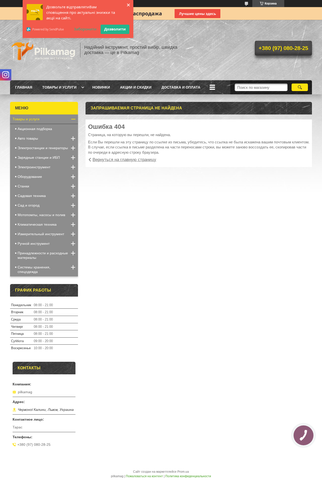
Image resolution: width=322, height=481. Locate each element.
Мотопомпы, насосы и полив (41, 215)
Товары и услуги (59, 87)
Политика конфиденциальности (188, 476)
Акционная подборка (35, 129)
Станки (23, 186)
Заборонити (85, 28)
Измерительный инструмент (41, 234)
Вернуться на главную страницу (124, 159)
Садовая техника (32, 196)
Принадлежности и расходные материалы (43, 255)
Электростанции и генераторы (43, 148)
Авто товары (28, 138)
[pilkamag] (42, 50)
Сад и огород (28, 205)
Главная (23, 87)
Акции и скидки (135, 87)
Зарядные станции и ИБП (39, 157)
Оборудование (30, 177)
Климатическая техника (37, 224)
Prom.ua (183, 471)
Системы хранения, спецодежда (34, 269)
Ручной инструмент (34, 244)
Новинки (101, 87)
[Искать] (300, 87)
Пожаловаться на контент (144, 476)
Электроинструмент (34, 167)
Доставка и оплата (181, 87)
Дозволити (115, 28)
